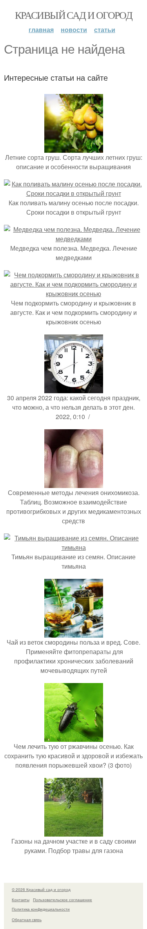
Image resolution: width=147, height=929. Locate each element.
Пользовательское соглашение (62, 899)
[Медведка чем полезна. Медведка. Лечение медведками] (73, 238)
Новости (74, 29)
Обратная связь (27, 919)
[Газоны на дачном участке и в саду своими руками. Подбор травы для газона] (73, 831)
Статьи (104, 29)
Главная (41, 29)
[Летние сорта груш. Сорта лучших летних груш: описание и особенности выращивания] (73, 147)
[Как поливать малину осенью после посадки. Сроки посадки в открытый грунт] (73, 193)
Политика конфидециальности (41, 909)
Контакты (20, 899)
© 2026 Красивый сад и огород (41, 889)
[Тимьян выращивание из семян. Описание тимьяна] (73, 547)
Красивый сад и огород (73, 15)
